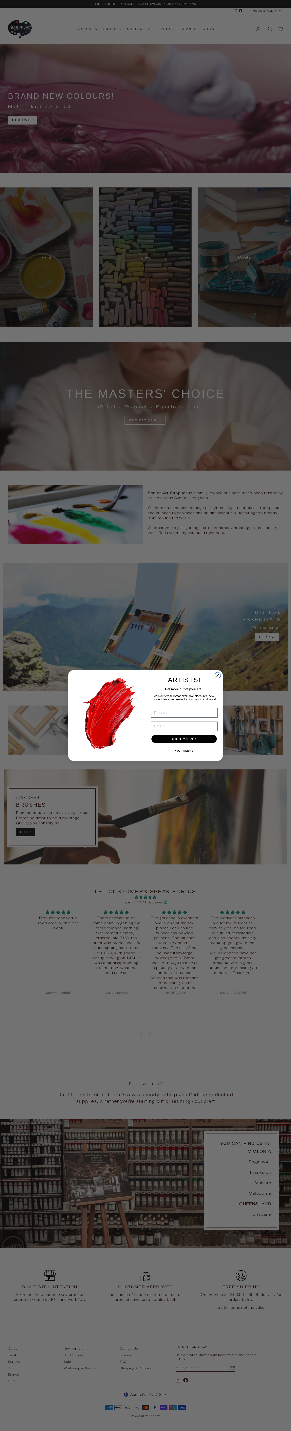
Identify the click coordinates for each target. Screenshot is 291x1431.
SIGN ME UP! (184, 739)
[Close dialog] (218, 675)
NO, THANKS (184, 750)
